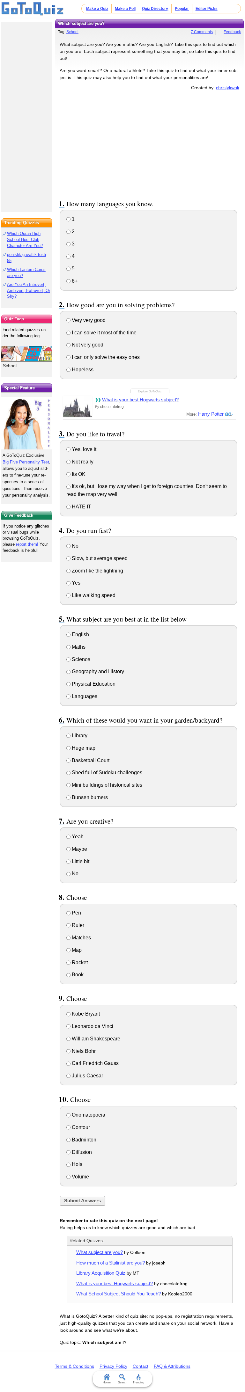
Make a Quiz (97, 8)
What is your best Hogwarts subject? (140, 399)
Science (80, 659)
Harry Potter (211, 414)
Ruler (77, 925)
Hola (77, 1164)
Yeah (77, 836)
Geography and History (97, 671)
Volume (80, 1176)
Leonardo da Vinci (92, 1026)
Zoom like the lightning (97, 570)
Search (122, 1382)
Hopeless (82, 369)
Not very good (87, 344)
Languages (84, 696)
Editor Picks (207, 8)
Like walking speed (93, 595)
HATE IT (81, 506)
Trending (138, 1382)
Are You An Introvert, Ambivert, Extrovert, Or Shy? (28, 290)
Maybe (79, 849)
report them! (27, 544)
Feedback (232, 32)
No (74, 546)
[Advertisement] (149, 144)
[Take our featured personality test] (26, 423)
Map (76, 950)
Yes (75, 583)
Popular (182, 8)
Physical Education (93, 684)
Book (77, 974)
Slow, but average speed (99, 558)
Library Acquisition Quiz (100, 1273)
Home (107, 1382)
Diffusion (81, 1152)
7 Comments (202, 32)
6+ (74, 281)
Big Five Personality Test (26, 462)
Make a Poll (125, 8)
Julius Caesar (87, 1075)
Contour (80, 1127)
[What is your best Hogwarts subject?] (77, 406)
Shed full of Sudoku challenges (106, 772)
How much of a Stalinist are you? (110, 1262)
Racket (79, 962)
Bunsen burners (89, 797)
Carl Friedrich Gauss (95, 1063)
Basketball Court (90, 760)
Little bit (80, 861)
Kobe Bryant (85, 1014)
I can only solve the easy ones (105, 357)
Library (79, 735)
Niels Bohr (83, 1051)
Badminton (83, 1139)
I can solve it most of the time (104, 332)
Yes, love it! (84, 449)
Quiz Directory (155, 8)
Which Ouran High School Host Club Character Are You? (25, 239)
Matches (81, 937)
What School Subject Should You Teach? (118, 1293)
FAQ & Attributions (172, 1366)
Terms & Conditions (74, 1366)
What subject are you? (99, 1252)
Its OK (78, 474)
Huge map (83, 748)
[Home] (33, 9)
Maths (78, 647)
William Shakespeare (95, 1038)
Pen (76, 912)
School (72, 32)
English (80, 634)
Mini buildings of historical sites (106, 785)
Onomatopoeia (88, 1115)
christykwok (227, 87)
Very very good (88, 320)
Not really (82, 461)
